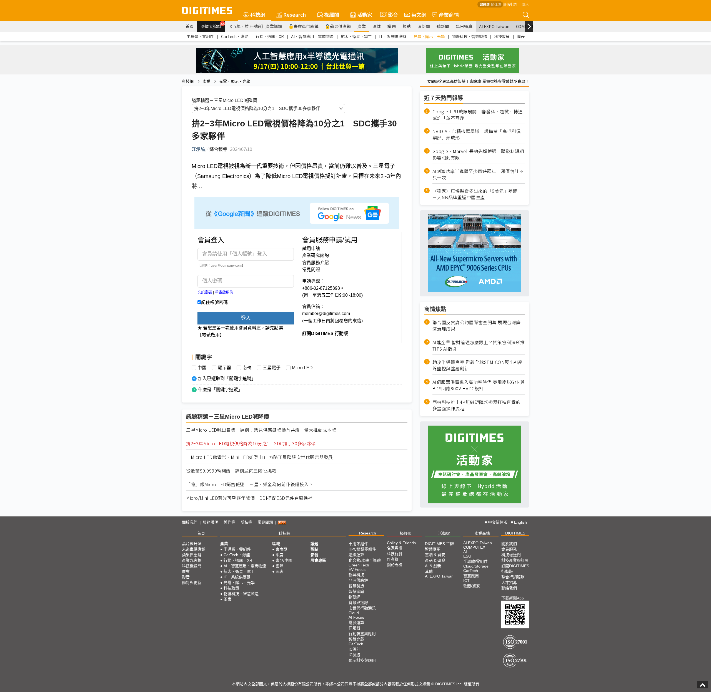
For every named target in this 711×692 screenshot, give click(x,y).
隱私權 (246, 522)
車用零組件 (358, 543)
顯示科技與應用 (362, 660)
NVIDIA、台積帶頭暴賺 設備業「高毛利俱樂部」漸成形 (476, 134)
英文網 (418, 14)
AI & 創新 (433, 566)
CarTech (356, 644)
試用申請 (311, 248)
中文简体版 (497, 522)
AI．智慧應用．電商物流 (312, 36)
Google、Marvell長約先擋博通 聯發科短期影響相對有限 (478, 154)
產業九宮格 (191, 560)
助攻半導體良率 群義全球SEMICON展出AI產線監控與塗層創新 (477, 365)
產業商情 (449, 14)
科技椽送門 (191, 566)
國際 (279, 566)
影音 (390, 14)
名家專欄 (394, 548)
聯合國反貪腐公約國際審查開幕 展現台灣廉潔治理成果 (476, 325)
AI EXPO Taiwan (494, 26)
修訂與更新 (191, 582)
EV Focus (357, 569)
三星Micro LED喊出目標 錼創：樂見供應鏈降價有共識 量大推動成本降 (261, 430)
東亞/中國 (284, 560)
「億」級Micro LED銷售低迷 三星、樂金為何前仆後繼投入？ (249, 484)
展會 (186, 571)
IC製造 (354, 655)
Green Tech (359, 565)
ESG (467, 556)
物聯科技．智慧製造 (469, 36)
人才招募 (509, 582)
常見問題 (311, 269)
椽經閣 (331, 14)
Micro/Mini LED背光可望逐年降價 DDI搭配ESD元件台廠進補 (249, 498)
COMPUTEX (474, 547)
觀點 (406, 26)
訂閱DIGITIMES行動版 (515, 569)
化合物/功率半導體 (365, 560)
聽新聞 (443, 26)
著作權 (229, 522)
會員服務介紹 (315, 262)
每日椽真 (464, 26)
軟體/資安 (471, 586)
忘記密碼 (204, 292)
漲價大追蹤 (213, 25)
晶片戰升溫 (191, 543)
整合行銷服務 (513, 577)
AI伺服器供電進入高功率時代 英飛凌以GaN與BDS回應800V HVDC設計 (478, 385)
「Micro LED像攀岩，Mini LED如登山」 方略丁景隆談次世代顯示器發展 (259, 457)
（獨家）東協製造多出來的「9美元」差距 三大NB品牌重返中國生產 (477, 194)
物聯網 (354, 597)
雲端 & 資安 (435, 555)
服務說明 (210, 522)
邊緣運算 (356, 555)
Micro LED (302, 368)
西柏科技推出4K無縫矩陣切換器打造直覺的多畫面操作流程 (476, 405)
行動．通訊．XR (270, 36)
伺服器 (354, 628)
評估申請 (510, 4)
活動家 (364, 14)
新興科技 (356, 575)
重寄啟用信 (224, 292)
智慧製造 (356, 586)
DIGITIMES (515, 533)
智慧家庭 (356, 591)
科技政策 (502, 36)
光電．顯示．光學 (429, 36)
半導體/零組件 (475, 561)
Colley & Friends (401, 543)
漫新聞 (423, 26)
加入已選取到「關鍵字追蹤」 (227, 378)
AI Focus (356, 617)
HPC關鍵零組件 (362, 549)
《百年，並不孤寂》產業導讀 (255, 26)
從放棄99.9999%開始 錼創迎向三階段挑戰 (231, 471)
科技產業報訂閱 (515, 560)
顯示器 (224, 368)
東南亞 (281, 549)
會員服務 (509, 549)
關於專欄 (394, 565)
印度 (279, 555)
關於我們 (189, 522)
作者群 (393, 559)
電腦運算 (356, 622)
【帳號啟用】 (210, 335)
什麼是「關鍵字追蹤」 (220, 389)
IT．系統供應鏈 (392, 36)
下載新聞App (512, 598)
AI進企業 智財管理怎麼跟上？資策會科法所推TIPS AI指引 (478, 345)
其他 (429, 571)
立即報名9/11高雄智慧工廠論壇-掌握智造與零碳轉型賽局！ (478, 81)
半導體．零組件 (200, 36)
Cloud (354, 613)
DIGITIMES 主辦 (439, 543)
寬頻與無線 (358, 602)
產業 (361, 26)
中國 (201, 368)
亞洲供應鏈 (358, 580)
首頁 (190, 26)
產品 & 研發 (435, 560)
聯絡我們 (509, 588)
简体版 (496, 4)
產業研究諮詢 (315, 255)
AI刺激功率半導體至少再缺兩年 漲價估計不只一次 (478, 174)
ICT (466, 580)
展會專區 (318, 560)
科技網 (257, 14)
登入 (525, 4)
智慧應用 (432, 549)
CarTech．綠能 (234, 36)
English (520, 522)
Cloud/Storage (476, 566)
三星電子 (272, 368)
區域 (376, 26)
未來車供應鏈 (306, 26)
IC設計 (354, 649)
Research (294, 14)
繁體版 (485, 4)
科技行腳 (394, 553)
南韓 (246, 368)
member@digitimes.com (326, 313)
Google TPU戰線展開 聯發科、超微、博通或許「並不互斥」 (477, 114)
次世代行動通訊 (362, 608)
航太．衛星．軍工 (356, 36)
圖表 (521, 36)
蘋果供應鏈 (340, 26)
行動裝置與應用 (362, 633)
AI (465, 551)
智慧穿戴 (356, 639)
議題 (391, 26)
